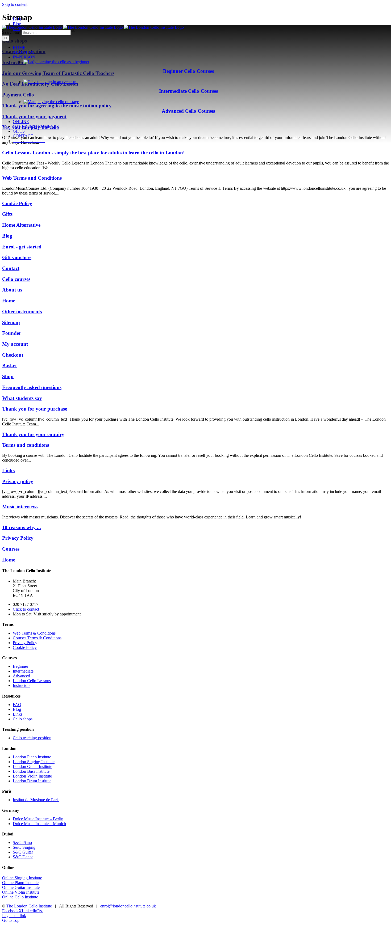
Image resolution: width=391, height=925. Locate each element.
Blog (7, 236)
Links (8, 470)
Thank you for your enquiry (33, 434)
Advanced (21, 676)
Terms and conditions (25, 445)
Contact (10, 268)
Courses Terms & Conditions (37, 638)
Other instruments (22, 311)
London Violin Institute (32, 776)
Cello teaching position (32, 738)
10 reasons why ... (21, 527)
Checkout (12, 355)
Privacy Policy (18, 538)
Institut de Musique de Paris (36, 799)
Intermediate (23, 671)
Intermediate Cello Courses (188, 91)
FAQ (17, 704)
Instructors (21, 685)
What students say (22, 398)
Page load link (14, 915)
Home (8, 300)
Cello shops (22, 719)
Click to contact (26, 609)
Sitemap (11, 322)
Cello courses (16, 279)
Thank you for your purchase (34, 409)
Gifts (7, 214)
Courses (10, 549)
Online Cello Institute (20, 897)
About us (12, 290)
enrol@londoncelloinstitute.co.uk (128, 906)
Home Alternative (21, 225)
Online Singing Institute (22, 878)
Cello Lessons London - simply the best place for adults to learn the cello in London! (93, 152)
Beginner (20, 666)
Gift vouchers (16, 257)
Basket (9, 365)
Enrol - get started (21, 247)
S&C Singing (24, 847)
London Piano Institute (32, 757)
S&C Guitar (23, 852)
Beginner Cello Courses (188, 71)
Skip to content (14, 4)
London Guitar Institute (32, 766)
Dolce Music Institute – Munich (39, 823)
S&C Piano (22, 842)
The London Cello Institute (29, 906)
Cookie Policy (17, 203)
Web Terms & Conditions (34, 633)
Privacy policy (17, 481)
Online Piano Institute (20, 882)
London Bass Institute (31, 771)
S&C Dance (23, 857)
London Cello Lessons (32, 680)
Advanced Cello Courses (188, 111)
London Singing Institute (34, 761)
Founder (11, 333)
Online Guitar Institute (21, 887)
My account (15, 344)
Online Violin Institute (20, 892)
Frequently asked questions (31, 387)
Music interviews (20, 506)
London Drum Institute (32, 781)
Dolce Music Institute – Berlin (38, 819)
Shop (8, 376)
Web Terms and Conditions (32, 178)
